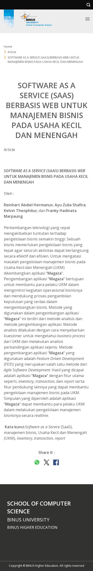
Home (8, 47)
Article (12, 52)
